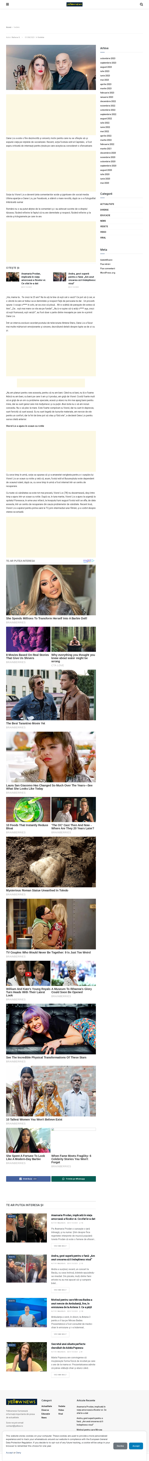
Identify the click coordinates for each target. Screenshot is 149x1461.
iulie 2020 (104, 174)
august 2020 (106, 170)
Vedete (16, 27)
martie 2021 (106, 148)
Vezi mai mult (61, 1245)
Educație (105, 215)
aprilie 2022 (105, 136)
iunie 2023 (105, 75)
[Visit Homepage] (74, 4)
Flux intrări (105, 264)
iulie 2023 (104, 71)
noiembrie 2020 (107, 157)
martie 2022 (106, 140)
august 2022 (106, 118)
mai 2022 (104, 131)
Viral (103, 238)
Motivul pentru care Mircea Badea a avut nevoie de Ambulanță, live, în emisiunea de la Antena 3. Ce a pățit (71, 1303)
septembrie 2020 (108, 166)
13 (82, 1263)
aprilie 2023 (105, 84)
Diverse (104, 210)
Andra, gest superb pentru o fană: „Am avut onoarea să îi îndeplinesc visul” (90, 1421)
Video (103, 232)
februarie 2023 (107, 93)
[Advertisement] (74, 17)
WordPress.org (107, 273)
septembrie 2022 (108, 114)
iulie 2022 (104, 123)
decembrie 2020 (108, 153)
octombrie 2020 (107, 161)
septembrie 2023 (108, 63)
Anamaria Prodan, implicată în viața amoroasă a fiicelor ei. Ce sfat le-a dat (91, 1410)
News (103, 221)
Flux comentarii (107, 268)
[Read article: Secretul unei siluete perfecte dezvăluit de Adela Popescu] (26, 1356)
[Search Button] (141, 4)
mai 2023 (104, 80)
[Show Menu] (7, 4)
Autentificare (106, 260)
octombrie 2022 (107, 110)
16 (82, 1223)
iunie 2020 (105, 179)
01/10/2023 (27, 287)
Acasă (8, 27)
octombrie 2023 (107, 58)
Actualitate (107, 204)
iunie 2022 (105, 127)
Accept (9, 1452)
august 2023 (106, 67)
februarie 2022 (107, 144)
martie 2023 (106, 88)
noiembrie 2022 (107, 106)
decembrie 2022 (108, 101)
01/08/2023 (29, 37)
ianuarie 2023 (106, 97)
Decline (120, 1446)
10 (82, 1311)
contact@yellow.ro (14, 1426)
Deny (18, 1452)
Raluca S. (16, 37)
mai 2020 (104, 183)
